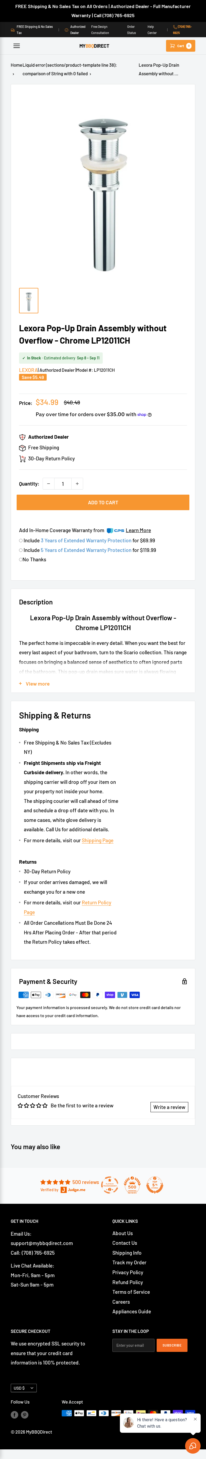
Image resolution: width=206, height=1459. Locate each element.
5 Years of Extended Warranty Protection (87, 550)
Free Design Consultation (100, 29)
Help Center (152, 29)
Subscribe (172, 1345)
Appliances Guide (131, 1311)
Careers (121, 1302)
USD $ (19, 1387)
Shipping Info (127, 1253)
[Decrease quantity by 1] (48, 483)
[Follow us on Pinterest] (24, 1414)
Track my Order (129, 1262)
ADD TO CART (103, 502)
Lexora (28, 370)
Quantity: (29, 483)
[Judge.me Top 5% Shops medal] (154, 1185)
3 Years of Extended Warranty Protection (87, 540)
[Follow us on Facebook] (14, 1414)
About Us (122, 1233)
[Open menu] (17, 46)
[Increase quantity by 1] (77, 483)
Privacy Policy (127, 1272)
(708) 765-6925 (182, 29)
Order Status (131, 29)
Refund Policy (127, 1282)
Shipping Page (97, 840)
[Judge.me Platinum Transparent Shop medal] (109, 1185)
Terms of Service (131, 1292)
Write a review (169, 1107)
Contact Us (124, 1243)
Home (16, 64)
